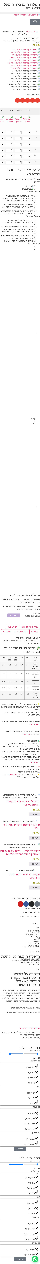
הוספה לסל (13, 615)
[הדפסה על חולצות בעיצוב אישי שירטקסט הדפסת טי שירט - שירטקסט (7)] (25, 68)
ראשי (38, 927)
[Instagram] (31, 904)
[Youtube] (20, 904)
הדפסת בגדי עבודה (25, 978)
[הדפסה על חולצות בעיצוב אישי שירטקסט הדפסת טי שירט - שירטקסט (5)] (26, 55)
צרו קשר (37, 940)
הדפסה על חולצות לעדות (30, 959)
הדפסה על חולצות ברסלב (30, 963)
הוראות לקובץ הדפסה (32, 934)
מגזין (38, 938)
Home (29, 31)
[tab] (30, 627)
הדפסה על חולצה (27, 974)
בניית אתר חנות (34, 1012)
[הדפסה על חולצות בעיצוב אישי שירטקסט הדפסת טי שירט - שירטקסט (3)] (26, 50)
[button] (20, 13)
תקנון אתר (36, 941)
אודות (38, 929)
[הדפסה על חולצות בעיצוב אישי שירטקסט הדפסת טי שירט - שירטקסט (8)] (25, 58)
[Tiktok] (37, 904)
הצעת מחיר (35, 933)
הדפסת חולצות (29, 985)
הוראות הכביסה (14, 774)
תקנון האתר (34, 724)
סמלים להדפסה (34, 964)
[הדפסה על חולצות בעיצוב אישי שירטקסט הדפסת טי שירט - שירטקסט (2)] (23, 63)
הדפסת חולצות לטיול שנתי (20, 956)
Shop (36, 31)
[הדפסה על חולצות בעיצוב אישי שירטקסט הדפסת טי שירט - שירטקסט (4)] (25, 52)
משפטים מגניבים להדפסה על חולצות (26, 961)
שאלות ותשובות (34, 931)
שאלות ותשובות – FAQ (31, 947)
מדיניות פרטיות (34, 943)
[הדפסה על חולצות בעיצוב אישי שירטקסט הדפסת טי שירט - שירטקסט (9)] (25, 65)
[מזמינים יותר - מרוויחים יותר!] (37, 1023)
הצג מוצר (34, 814)
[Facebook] (26, 904)
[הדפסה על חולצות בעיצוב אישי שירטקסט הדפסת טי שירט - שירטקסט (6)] (24, 60)
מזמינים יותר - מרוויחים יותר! (29, 1028)
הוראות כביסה (34, 936)
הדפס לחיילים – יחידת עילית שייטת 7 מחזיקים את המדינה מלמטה (20, 852)
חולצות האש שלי (27, 981)
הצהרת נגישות (34, 945)
